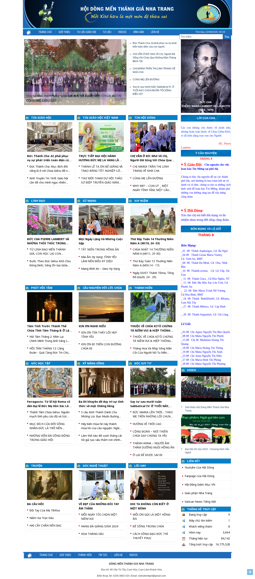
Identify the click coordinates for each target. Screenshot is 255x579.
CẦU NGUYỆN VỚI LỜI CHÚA (102, 288)
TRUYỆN (36, 465)
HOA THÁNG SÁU (92, 534)
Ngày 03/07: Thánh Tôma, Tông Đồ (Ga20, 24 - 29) (153, 275)
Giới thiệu (64, 32)
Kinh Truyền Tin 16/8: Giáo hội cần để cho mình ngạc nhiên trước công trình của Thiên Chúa (48, 180)
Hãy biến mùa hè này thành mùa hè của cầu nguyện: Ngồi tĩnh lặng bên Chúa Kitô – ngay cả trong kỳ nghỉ (101, 426)
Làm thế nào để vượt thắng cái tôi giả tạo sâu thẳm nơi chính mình (101, 438)
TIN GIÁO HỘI (41, 117)
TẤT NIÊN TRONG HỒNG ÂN (100, 249)
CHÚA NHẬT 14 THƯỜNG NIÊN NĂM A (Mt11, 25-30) (153, 251)
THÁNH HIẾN (143, 288)
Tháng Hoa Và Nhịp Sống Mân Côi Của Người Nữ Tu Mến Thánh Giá (152, 350)
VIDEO (191, 370)
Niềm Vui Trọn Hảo (41, 518)
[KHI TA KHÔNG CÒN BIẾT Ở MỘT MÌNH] (154, 484)
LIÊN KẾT (193, 461)
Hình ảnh (138, 32)
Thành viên (85, 555)
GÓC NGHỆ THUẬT (95, 465)
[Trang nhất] (29, 32)
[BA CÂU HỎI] (51, 484)
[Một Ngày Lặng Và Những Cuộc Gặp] (103, 219)
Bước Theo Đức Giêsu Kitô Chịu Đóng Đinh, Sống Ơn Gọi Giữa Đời (50, 263)
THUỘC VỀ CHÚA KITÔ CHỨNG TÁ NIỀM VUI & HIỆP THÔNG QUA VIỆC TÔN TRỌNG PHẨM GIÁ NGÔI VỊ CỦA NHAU (153, 339)
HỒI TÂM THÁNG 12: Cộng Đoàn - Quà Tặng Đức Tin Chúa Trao (49, 350)
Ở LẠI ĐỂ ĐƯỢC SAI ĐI (147, 455)
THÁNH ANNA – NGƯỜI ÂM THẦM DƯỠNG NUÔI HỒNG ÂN (153, 445)
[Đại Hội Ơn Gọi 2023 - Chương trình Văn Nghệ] (207, 428)
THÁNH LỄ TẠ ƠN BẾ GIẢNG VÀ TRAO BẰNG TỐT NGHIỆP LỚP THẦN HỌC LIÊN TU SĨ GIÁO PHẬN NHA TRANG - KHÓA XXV (102, 169)
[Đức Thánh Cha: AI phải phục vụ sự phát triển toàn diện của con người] (51, 136)
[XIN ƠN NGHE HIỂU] (103, 306)
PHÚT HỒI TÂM (41, 288)
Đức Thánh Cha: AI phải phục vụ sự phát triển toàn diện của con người (49, 160)
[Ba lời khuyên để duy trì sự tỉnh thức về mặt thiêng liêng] (103, 382)
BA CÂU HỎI (35, 504)
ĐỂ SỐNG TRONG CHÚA (148, 526)
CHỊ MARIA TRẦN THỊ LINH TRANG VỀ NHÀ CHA (151, 169)
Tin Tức (102, 555)
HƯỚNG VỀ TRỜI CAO (147, 424)
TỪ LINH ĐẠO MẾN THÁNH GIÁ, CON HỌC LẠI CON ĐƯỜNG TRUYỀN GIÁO (47, 251)
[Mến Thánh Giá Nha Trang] (127, 14)
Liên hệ (155, 32)
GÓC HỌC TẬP (40, 363)
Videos (122, 32)
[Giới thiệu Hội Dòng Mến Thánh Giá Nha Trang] (207, 387)
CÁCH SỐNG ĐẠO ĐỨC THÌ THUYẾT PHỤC (150, 536)
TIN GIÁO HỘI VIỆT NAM (100, 117)
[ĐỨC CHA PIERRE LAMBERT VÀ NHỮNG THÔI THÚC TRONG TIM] (51, 219)
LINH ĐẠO (38, 201)
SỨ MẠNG (89, 201)
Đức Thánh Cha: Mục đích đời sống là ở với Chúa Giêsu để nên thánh (50, 169)
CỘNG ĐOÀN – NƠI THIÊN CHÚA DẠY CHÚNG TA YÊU (150, 433)
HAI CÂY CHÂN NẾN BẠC (45, 525)
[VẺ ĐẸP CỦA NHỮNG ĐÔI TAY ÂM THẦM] (103, 484)
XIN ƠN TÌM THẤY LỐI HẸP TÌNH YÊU (99, 334)
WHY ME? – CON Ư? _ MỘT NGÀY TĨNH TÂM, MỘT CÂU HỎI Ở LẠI (151, 188)
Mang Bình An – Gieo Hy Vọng (100, 269)
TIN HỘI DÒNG (144, 117)
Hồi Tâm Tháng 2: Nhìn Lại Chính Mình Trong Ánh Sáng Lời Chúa (49, 339)
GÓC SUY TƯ (142, 363)
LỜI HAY (140, 465)
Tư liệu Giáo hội (86, 32)
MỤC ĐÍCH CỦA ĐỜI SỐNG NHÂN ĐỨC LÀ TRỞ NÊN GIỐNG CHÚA (47, 426)
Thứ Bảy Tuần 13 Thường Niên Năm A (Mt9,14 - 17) (153, 263)
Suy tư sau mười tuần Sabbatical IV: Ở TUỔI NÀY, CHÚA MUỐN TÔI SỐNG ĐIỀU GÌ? (153, 90)
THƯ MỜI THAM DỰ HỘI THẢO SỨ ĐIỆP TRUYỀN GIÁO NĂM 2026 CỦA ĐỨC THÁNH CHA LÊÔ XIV (101, 180)
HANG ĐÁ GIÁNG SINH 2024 (99, 526)
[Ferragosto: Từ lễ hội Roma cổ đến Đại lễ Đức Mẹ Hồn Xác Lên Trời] (51, 382)
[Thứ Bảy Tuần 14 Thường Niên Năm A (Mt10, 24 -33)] (154, 219)
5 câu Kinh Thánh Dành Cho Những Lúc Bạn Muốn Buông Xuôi (100, 414)
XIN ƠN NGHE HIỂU (92, 326)
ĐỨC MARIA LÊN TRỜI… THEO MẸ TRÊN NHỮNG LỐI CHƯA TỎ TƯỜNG (153, 414)
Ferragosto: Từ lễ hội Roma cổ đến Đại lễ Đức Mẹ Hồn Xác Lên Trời (49, 406)
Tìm (227, 36)
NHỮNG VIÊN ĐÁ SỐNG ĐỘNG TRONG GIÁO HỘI (49, 438)
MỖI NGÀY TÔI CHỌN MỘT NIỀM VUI (99, 517)
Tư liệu (107, 32)
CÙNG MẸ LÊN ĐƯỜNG (146, 79)
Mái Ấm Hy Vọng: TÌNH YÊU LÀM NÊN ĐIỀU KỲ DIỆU (99, 259)
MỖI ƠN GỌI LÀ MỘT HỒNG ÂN (151, 517)
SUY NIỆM (141, 201)
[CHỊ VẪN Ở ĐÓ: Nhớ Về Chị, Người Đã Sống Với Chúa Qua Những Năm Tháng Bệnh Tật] (154, 136)
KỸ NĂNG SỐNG (93, 363)
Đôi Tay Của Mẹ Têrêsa (44, 510)
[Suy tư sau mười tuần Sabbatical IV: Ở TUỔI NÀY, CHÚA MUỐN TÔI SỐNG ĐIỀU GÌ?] (75, 72)
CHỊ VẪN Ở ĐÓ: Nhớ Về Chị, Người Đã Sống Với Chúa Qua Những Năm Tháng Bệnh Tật (154, 58)
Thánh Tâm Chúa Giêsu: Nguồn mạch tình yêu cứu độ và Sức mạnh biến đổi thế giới (49, 414)
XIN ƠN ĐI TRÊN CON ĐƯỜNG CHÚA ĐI (101, 346)
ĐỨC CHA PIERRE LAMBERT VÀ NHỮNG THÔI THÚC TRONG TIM (48, 243)
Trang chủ (45, 32)
